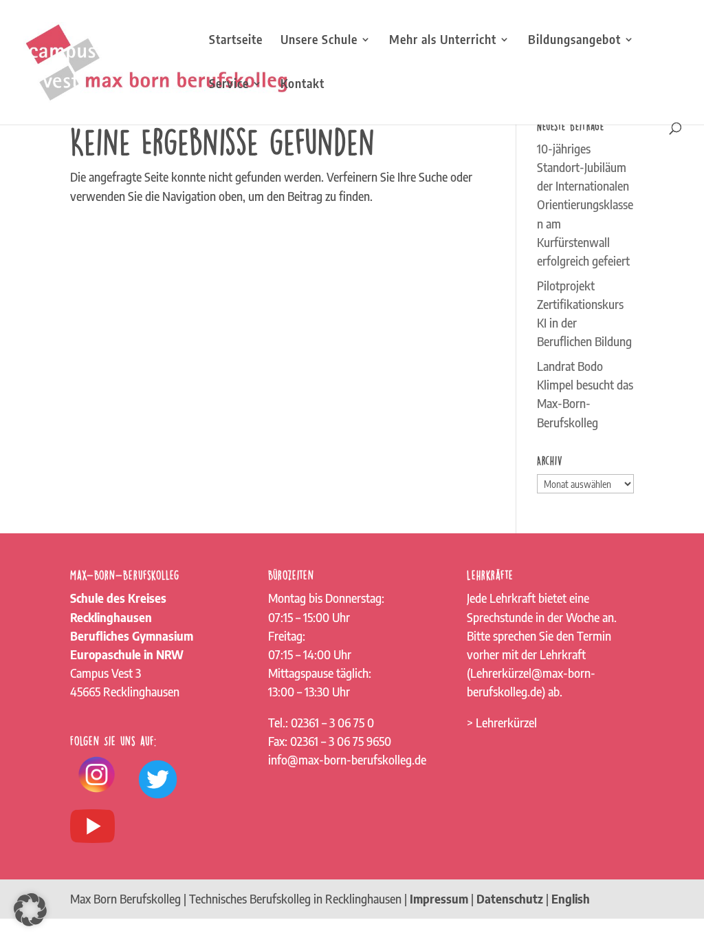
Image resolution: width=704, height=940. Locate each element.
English (570, 898)
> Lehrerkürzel (502, 722)
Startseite (236, 40)
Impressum (439, 898)
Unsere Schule (319, 40)
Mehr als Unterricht (442, 40)
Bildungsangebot (574, 40)
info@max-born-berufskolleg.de (347, 759)
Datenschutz (509, 898)
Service (229, 84)
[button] (30, 909)
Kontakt (302, 84)
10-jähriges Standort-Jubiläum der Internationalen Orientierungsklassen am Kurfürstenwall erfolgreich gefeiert (585, 204)
